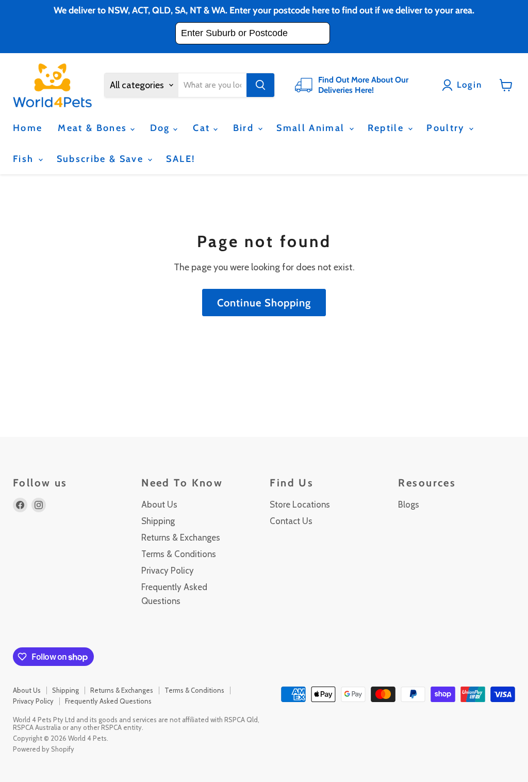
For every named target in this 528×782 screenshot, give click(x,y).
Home (27, 128)
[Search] (260, 85)
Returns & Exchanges (180, 537)
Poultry (447, 128)
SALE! (180, 159)
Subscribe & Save (102, 159)
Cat (203, 128)
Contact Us (291, 521)
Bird (245, 128)
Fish (25, 159)
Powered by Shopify (43, 749)
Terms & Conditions (178, 554)
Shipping (158, 521)
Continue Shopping (264, 302)
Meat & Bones (94, 128)
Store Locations (300, 504)
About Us (159, 504)
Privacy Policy (167, 570)
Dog (161, 128)
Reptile (387, 128)
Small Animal (312, 128)
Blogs (408, 504)
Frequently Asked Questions (108, 701)
